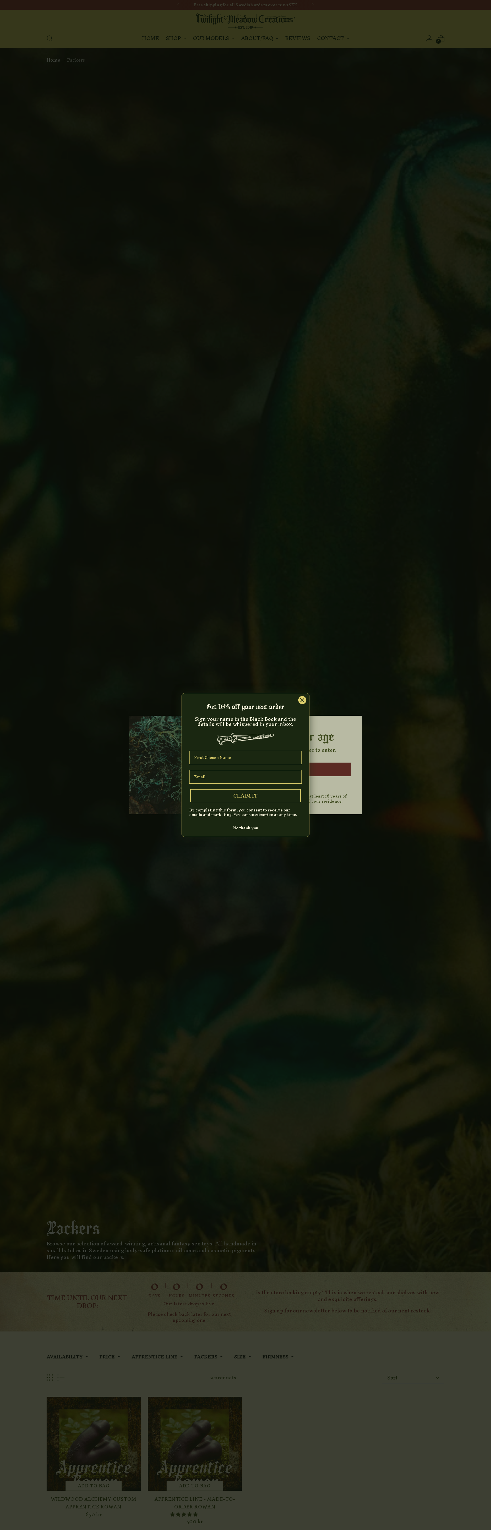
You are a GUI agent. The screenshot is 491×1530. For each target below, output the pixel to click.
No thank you (245, 828)
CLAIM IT (245, 795)
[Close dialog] (302, 700)
